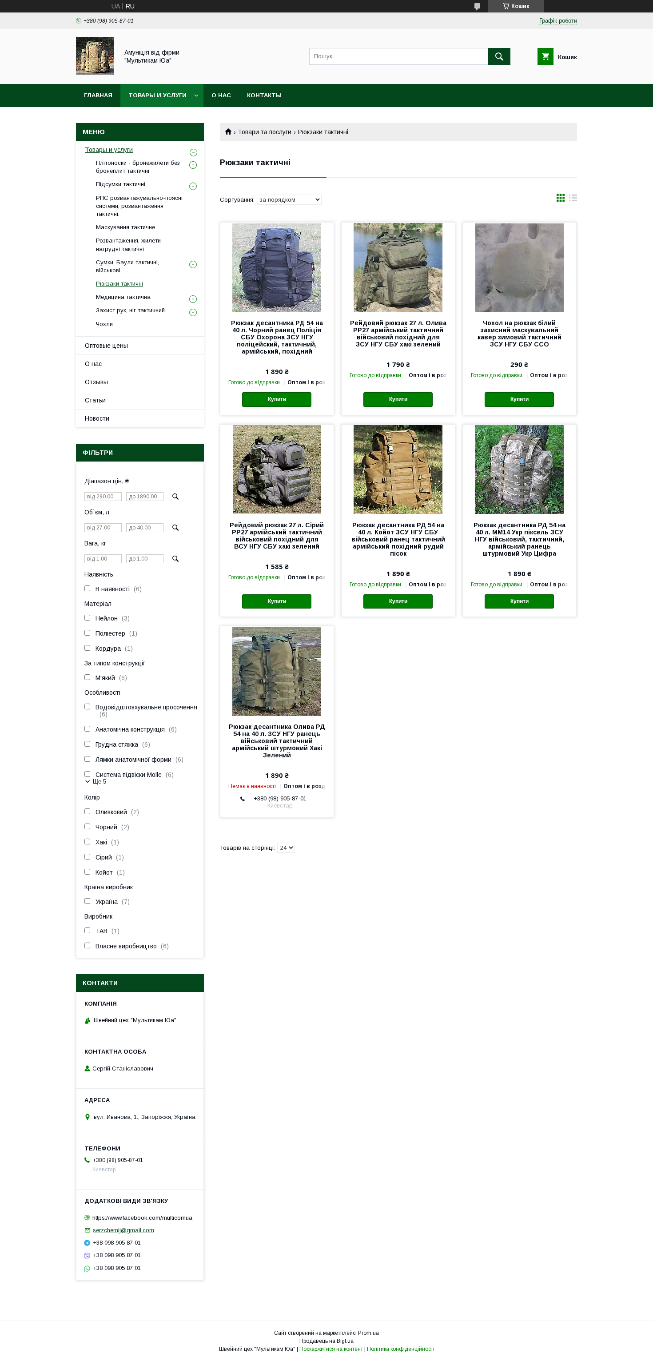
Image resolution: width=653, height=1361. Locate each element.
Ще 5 (99, 781)
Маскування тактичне (125, 227)
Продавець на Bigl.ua (326, 1341)
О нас (221, 95)
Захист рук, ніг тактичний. (131, 310)
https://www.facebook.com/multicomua (142, 1217)
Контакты (264, 95)
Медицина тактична (123, 297)
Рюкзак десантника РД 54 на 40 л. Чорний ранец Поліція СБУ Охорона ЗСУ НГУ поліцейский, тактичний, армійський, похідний (277, 337)
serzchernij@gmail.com (123, 1230)
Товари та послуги (264, 131)
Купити (277, 399)
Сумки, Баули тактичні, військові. (127, 266)
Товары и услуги (157, 95)
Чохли (104, 324)
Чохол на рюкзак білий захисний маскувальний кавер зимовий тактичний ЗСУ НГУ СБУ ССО (519, 333)
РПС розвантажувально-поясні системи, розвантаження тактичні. (139, 206)
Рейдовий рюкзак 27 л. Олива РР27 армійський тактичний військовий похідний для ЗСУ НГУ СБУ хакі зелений (398, 333)
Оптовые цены (106, 345)
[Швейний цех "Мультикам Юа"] (95, 72)
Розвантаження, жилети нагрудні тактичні (128, 244)
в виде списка (573, 200)
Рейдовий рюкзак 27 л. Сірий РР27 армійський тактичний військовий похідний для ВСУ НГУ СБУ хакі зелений (277, 535)
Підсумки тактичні (120, 184)
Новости (97, 418)
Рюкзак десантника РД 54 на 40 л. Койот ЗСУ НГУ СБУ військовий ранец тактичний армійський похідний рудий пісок (398, 539)
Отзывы (96, 382)
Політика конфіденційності (400, 1349)
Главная (98, 95)
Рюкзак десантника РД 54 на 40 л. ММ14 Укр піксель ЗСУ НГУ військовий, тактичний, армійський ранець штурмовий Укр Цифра (519, 539)
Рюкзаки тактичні (119, 283)
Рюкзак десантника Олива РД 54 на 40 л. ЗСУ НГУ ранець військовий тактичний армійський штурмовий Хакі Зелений (277, 741)
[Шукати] (499, 56)
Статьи (95, 400)
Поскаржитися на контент (331, 1349)
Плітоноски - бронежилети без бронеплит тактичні (138, 166)
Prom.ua (368, 1333)
